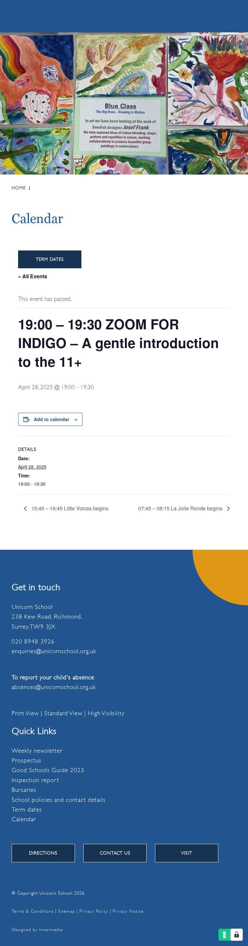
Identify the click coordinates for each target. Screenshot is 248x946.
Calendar (24, 819)
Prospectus (26, 760)
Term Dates (50, 259)
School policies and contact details (59, 799)
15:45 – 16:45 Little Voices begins (69, 508)
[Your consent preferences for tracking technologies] (237, 935)
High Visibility (106, 713)
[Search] (204, 15)
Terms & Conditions (33, 911)
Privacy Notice (128, 911)
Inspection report (35, 780)
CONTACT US (115, 853)
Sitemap (66, 911)
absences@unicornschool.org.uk (54, 687)
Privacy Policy (93, 911)
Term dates (27, 809)
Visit (186, 853)
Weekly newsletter (37, 750)
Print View (25, 713)
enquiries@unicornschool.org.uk (54, 651)
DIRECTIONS (43, 853)
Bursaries (24, 789)
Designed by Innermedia (37, 929)
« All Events (32, 276)
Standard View (63, 713)
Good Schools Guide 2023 (48, 770)
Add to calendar (51, 419)
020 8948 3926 (33, 641)
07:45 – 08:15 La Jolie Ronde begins (181, 508)
